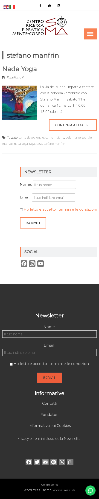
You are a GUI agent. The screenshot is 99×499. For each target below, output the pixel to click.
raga (32, 144)
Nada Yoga (19, 69)
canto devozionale (31, 137)
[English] (6, 6)
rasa (39, 144)
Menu (90, 33)
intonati (7, 144)
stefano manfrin (54, 144)
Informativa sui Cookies (50, 426)
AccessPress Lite (64, 490)
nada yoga (21, 144)
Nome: (26, 184)
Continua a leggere (72, 125)
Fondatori (49, 415)
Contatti (49, 403)
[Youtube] (49, 5)
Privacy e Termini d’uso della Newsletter (49, 438)
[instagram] (59, 5)
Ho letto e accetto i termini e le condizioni (60, 209)
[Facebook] (40, 5)
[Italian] (12, 6)
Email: (26, 197)
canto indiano (54, 137)
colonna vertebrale (79, 137)
